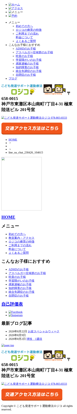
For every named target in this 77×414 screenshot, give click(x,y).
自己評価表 (12, 304)
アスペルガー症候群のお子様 (34, 52)
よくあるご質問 (26, 41)
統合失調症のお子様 (29, 71)
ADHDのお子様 (26, 48)
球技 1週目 (34, 338)
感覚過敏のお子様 (27, 63)
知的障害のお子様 (27, 67)
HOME (13, 139)
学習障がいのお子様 (29, 59)
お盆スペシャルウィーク (43, 331)
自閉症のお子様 (26, 74)
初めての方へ (24, 26)
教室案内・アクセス (21, 237)
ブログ (13, 78)
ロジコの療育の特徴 (29, 29)
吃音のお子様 (24, 56)
